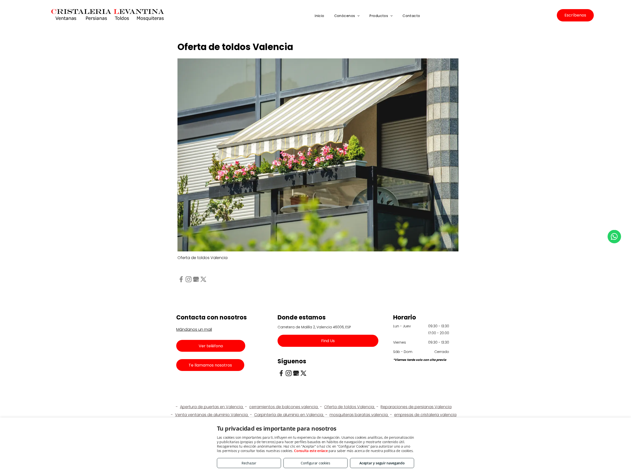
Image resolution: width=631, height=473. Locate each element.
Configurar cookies (315, 463)
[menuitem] (319, 16)
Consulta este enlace (311, 450)
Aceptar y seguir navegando (381, 463)
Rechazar (249, 463)
